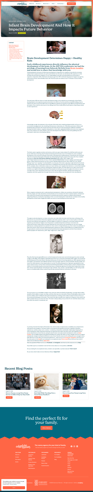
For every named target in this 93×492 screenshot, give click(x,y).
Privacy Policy (13, 484)
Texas (69, 463)
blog (39, 339)
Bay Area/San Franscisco (71, 472)
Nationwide (70, 455)
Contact (17, 457)
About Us (31, 3)
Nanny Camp (44, 463)
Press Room (18, 459)
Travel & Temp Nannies (31, 459)
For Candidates (57, 457)
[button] (38, 3)
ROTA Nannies (31, 468)
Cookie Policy (6, 484)
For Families (57, 454)
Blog (55, 459)
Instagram (73, 337)
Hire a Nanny (46, 428)
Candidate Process (43, 458)
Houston (69, 467)
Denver (69, 469)
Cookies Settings (28, 482)
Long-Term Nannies (30, 455)
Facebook (67, 337)
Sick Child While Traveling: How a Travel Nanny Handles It (44, 393)
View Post (9, 397)
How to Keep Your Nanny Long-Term (74, 393)
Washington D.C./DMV (73, 460)
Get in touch (65, 339)
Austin (69, 462)
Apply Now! (46, 340)
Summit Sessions (45, 465)
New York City (71, 458)
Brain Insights (76, 68)
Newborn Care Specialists (31, 465)
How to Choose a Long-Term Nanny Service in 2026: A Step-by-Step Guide (18, 393)
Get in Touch (71, 3)
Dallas (69, 465)
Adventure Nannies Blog (17, 21)
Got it (14, 487)
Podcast (43, 461)
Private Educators (32, 462)
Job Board (43, 454)
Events (16, 462)
